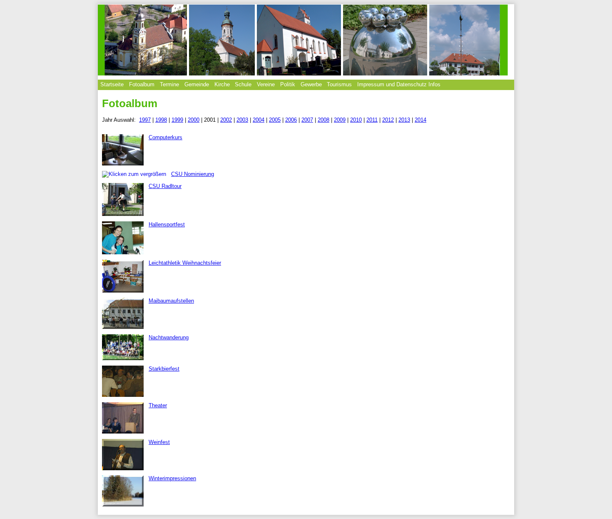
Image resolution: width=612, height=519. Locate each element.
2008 (323, 120)
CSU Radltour (165, 186)
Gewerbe (311, 84)
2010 (356, 120)
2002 (226, 120)
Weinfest (159, 442)
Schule (243, 84)
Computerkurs (165, 137)
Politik (287, 84)
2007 (307, 120)
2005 (275, 120)
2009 (340, 120)
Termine (169, 84)
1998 (161, 120)
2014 (420, 120)
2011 (372, 120)
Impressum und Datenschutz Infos (398, 84)
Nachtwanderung (169, 337)
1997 (145, 120)
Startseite (112, 84)
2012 (388, 120)
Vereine (266, 84)
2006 (291, 120)
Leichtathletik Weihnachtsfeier (185, 263)
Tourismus (339, 84)
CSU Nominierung (192, 174)
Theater (158, 405)
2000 (193, 120)
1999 (177, 120)
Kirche (222, 84)
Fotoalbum (141, 84)
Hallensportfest (167, 224)
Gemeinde (196, 84)
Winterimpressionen (172, 478)
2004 (258, 120)
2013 (404, 120)
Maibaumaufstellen (171, 301)
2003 (242, 120)
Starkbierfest (164, 369)
